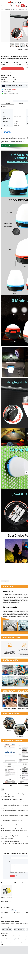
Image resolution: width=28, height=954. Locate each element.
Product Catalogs (19, 910)
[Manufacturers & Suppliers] (14, 2)
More (2, 944)
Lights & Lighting (8, 9)
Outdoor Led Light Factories (18, 935)
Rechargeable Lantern (6, 929)
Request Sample (23, 71)
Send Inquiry (13, 68)
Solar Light (15, 914)
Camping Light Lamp (6, 942)
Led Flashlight (4, 912)
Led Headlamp (16, 912)
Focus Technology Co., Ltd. (16, 948)
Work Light (3, 914)
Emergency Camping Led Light (20, 942)
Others (2, 917)
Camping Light (14, 9)
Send (12, 875)
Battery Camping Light (23, 9)
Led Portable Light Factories (8, 938)
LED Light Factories (6, 935)
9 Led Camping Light (20, 938)
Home (2, 9)
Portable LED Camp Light (19, 929)
